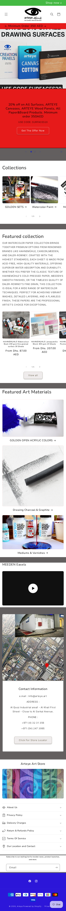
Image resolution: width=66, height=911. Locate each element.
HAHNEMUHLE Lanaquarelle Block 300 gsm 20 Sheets (44, 343)
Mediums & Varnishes (31, 553)
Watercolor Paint (42, 207)
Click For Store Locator (33, 740)
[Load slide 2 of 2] (35, 152)
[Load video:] (33, 588)
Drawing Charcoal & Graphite (31, 510)
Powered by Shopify (32, 906)
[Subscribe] (56, 867)
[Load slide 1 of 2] (31, 152)
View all (33, 375)
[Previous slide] (26, 151)
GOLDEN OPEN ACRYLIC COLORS (31, 440)
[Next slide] (40, 151)
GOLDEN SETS (14, 207)
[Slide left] (26, 216)
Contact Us (33, 137)
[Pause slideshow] (62, 151)
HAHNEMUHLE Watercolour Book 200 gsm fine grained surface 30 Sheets (16, 344)
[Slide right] (39, 216)
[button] (6, 14)
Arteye (20, 906)
